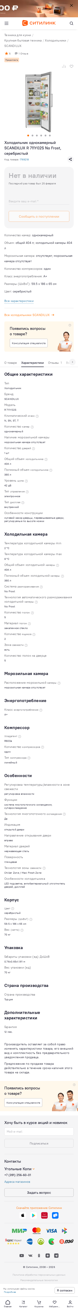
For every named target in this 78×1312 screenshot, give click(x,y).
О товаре (10, 363)
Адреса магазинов (17, 1182)
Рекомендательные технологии (39, 1280)
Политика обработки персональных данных (39, 1274)
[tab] (10, 364)
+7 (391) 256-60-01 (17, 1175)
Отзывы (55, 363)
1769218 (24, 159)
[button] (7, 1303)
